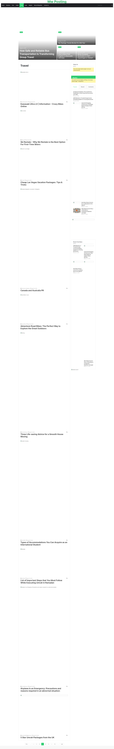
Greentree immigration (26, 288)
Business (8, 5)
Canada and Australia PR (32, 290)
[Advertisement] (57, 18)
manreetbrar (24, 324)
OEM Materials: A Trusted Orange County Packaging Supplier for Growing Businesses (78, 248)
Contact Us (46, 5)
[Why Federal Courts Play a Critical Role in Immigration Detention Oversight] (76, 210)
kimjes (23, 139)
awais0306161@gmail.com (26, 735)
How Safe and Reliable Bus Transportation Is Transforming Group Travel (37, 54)
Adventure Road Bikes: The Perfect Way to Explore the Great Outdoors (40, 327)
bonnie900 (24, 540)
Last (62, 744)
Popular (75, 86)
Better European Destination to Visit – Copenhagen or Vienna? (85, 56)
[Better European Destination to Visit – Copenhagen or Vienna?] (86, 52)
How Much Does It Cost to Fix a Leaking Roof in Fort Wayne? (87, 204)
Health (17, 5)
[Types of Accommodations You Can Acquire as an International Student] (44, 489)
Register (30, 5)
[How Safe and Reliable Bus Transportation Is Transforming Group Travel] (37, 45)
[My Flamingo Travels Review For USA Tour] (76, 37)
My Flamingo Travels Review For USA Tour (71, 43)
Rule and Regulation (38, 5)
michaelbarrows (24, 686)
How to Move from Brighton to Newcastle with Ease (65, 56)
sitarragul (23, 578)
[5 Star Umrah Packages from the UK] (44, 714)
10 (54, 744)
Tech (13, 5)
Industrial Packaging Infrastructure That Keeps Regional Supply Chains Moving (88, 254)
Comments (90, 86)
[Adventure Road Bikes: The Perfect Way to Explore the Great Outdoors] (44, 308)
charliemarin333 (25, 101)
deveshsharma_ (24, 432)
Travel (21, 5)
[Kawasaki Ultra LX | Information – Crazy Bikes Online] (44, 86)
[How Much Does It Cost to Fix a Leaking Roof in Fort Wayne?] (76, 204)
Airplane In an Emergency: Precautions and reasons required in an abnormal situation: (41, 689)
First (27, 744)
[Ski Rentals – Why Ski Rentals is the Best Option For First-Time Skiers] (44, 124)
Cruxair (23, 180)
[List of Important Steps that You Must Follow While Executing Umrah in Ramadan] (44, 562)
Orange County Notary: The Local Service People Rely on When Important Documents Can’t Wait (83, 93)
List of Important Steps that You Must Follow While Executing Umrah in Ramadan (41, 581)
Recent (82, 86)
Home (3, 5)
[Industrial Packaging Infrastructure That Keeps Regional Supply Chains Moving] (76, 151)
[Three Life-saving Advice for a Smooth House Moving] (44, 381)
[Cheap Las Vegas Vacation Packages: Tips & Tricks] (44, 163)
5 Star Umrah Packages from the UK (37, 737)
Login (26, 5)
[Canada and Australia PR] (44, 237)
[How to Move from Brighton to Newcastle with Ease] (66, 52)
